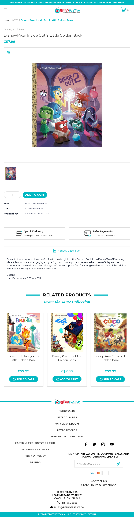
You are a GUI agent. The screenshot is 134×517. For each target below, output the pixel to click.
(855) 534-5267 (69, 503)
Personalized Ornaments (67, 436)
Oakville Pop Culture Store (35, 443)
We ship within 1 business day (38, 235)
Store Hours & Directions (98, 485)
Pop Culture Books (67, 423)
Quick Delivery (33, 231)
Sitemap (92, 514)
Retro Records (67, 430)
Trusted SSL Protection (103, 235)
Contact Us (99, 481)
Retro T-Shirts (67, 417)
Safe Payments (102, 231)
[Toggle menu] (16, 10)
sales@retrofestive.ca (69, 507)
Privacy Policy (35, 456)
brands (35, 462)
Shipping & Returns (35, 449)
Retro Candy (67, 411)
